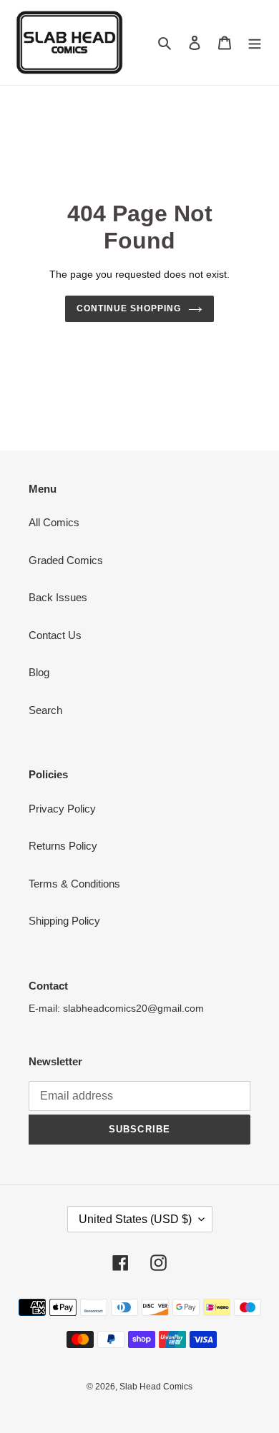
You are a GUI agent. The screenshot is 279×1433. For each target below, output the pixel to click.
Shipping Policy (64, 921)
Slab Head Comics (155, 1387)
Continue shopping (129, 308)
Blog (39, 672)
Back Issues (58, 597)
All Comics (54, 522)
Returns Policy (63, 846)
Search (45, 710)
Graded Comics (66, 560)
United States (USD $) (135, 1219)
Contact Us (55, 635)
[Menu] (255, 42)
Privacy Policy (62, 809)
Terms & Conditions (74, 884)
